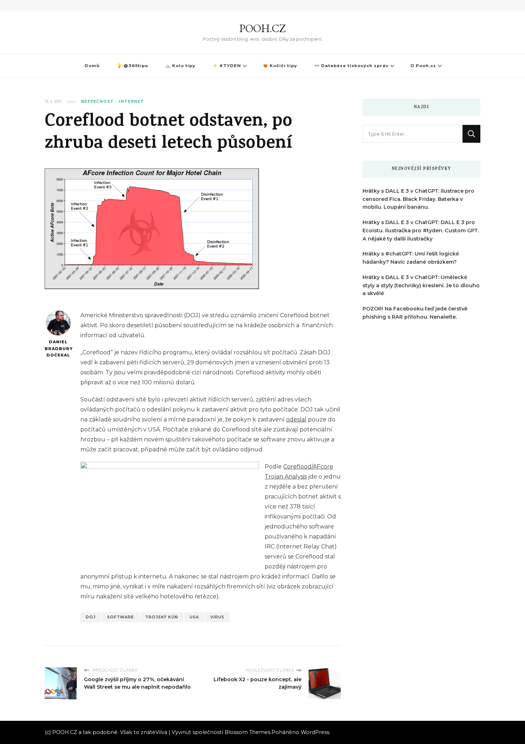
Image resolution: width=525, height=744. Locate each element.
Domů (92, 65)
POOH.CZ (262, 28)
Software (120, 617)
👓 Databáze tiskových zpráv (351, 65)
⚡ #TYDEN (226, 65)
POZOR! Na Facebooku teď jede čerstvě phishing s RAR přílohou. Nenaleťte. (415, 312)
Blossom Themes (247, 732)
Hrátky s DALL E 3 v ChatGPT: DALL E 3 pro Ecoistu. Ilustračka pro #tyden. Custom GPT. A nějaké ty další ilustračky (420, 230)
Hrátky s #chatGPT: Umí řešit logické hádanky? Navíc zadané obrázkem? (410, 257)
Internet (131, 101)
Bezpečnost (97, 101)
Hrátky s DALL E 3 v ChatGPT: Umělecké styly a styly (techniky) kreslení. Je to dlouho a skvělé (421, 285)
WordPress (315, 732)
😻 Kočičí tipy (280, 65)
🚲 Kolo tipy (180, 65)
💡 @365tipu (132, 65)
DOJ (91, 617)
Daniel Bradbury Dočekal (58, 349)
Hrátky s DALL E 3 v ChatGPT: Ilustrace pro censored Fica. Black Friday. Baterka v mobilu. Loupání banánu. (418, 199)
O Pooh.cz (423, 65)
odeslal (296, 419)
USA (194, 617)
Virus (217, 617)
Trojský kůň (161, 617)
